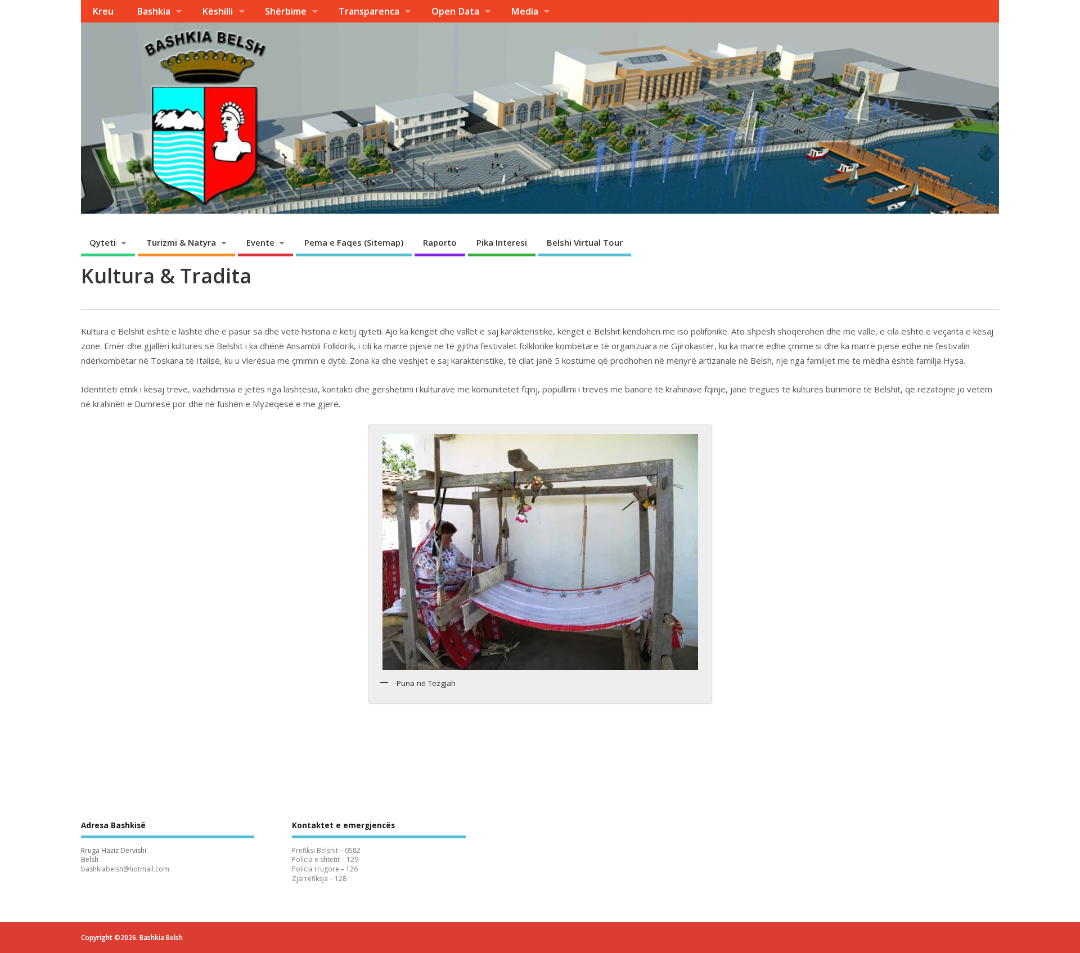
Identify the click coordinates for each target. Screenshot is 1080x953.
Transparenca (369, 11)
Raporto (440, 242)
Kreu (103, 11)
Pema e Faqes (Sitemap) (353, 242)
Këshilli (217, 11)
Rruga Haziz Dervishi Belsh (113, 855)
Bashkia (153, 11)
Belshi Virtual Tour (585, 242)
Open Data (455, 11)
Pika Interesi (501, 242)
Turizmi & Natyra (181, 242)
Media (524, 11)
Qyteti (102, 242)
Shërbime (286, 11)
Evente (260, 242)
